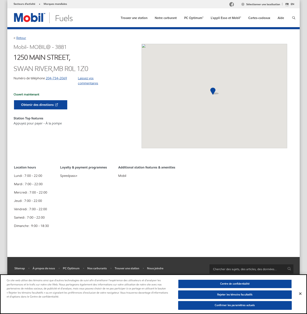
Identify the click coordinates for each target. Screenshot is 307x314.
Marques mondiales (55, 4)
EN (292, 4)
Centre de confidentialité (234, 284)
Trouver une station (127, 268)
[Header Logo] (43, 17)
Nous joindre (155, 268)
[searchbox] (247, 269)
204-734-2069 (56, 78)
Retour (21, 38)
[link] (134, 17)
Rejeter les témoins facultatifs (235, 294)
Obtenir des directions (38, 105)
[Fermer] (300, 293)
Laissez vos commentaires (88, 80)
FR (287, 4)
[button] (294, 17)
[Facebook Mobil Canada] (232, 5)
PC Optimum (71, 268)
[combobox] (251, 269)
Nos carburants (97, 268)
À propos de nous (44, 268)
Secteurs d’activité (24, 4)
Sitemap (19, 268)
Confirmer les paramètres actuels (235, 305)
